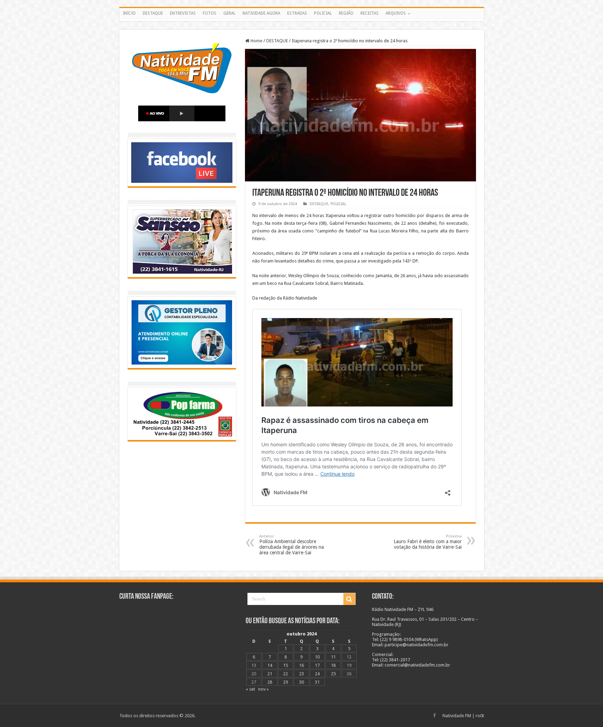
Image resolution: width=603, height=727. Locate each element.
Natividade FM (456, 715)
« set (250, 689)
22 (285, 673)
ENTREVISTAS (183, 13)
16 (301, 665)
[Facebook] (434, 715)
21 (269, 673)
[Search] (349, 599)
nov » (263, 689)
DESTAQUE (153, 13)
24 (317, 673)
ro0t (480, 715)
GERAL (229, 13)
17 (317, 665)
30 (301, 682)
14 (269, 665)
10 (317, 657)
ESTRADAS (297, 13)
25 (333, 673)
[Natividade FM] (301, 20)
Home (256, 40)
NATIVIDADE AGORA (261, 13)
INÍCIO (129, 13)
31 (317, 682)
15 (285, 665)
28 (269, 682)
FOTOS (209, 13)
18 (333, 665)
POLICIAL (323, 13)
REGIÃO (346, 13)
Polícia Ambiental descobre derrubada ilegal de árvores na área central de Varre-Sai (291, 544)
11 (333, 657)
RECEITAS (369, 13)
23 (301, 673)
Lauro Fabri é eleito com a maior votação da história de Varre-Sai (428, 542)
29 (285, 682)
